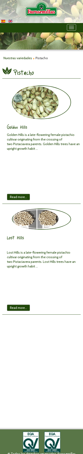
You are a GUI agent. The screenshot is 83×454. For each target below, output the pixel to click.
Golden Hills (17, 127)
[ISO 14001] (52, 441)
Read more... (18, 197)
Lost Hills (15, 237)
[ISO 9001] (31, 441)
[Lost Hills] (41, 219)
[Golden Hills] (41, 102)
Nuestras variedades (17, 58)
